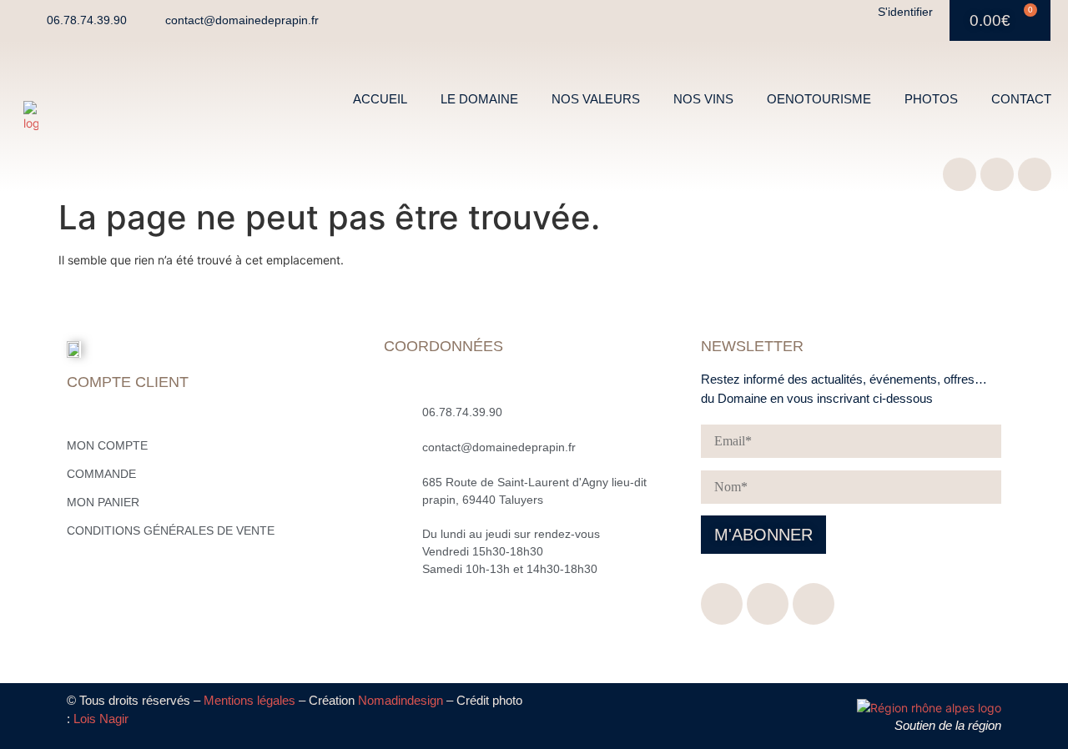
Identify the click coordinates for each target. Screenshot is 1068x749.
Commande (101, 473)
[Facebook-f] (959, 174)
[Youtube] (1034, 174)
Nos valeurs (596, 99)
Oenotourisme (819, 99)
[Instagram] (997, 174)
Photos (931, 99)
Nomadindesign (400, 700)
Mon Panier (103, 502)
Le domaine (479, 99)
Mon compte (107, 445)
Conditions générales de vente (171, 530)
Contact (1021, 99)
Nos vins (703, 99)
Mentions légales (249, 700)
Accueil (380, 99)
